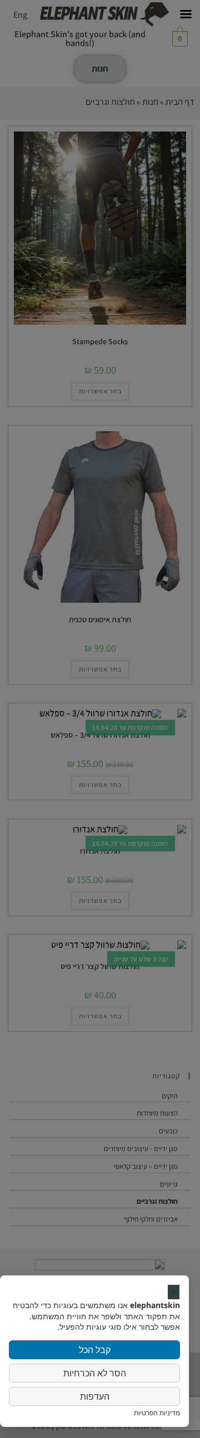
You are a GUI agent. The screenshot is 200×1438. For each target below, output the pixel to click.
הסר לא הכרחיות (94, 1373)
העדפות (94, 1396)
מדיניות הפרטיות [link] (157, 1412)
